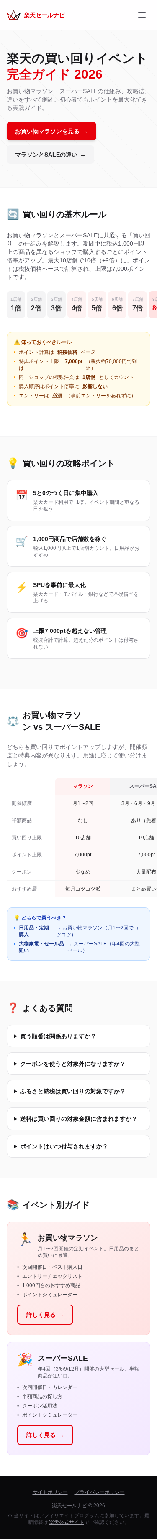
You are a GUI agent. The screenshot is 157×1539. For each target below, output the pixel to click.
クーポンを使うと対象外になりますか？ (73, 1063)
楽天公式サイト (66, 1522)
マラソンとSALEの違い (50, 154)
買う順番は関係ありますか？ (58, 1036)
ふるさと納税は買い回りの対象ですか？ (73, 1091)
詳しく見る (45, 1314)
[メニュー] (142, 15)
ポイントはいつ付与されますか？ (64, 1146)
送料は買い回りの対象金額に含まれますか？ (78, 1118)
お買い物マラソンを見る (51, 131)
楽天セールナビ (44, 15)
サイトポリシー (50, 1492)
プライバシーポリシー (100, 1492)
